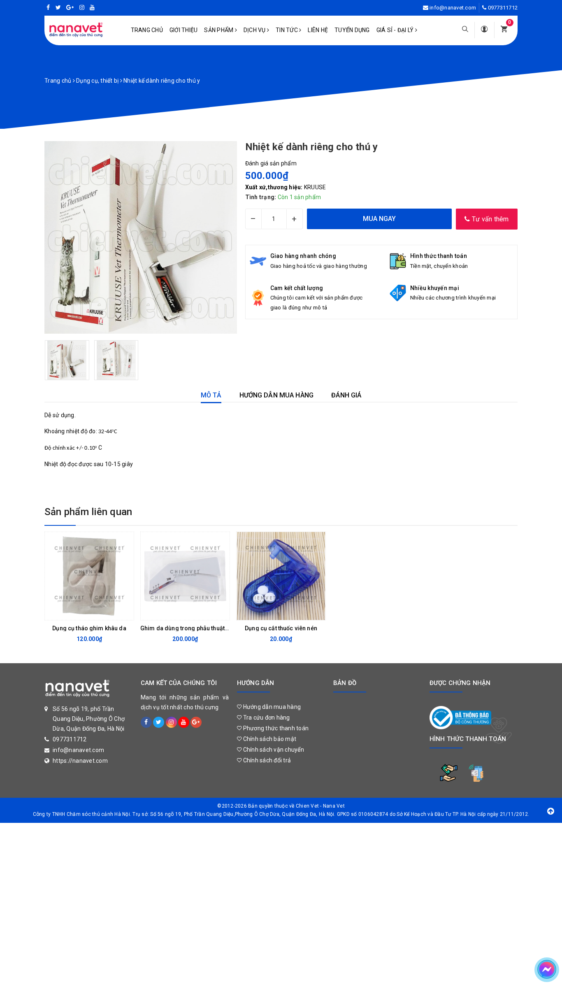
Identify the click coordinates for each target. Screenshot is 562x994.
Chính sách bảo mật (269, 739)
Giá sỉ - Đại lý (395, 30)
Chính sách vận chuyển (273, 749)
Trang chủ (147, 30)
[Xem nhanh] (125, 612)
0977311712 (503, 8)
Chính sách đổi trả (266, 760)
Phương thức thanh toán (275, 728)
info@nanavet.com (453, 8)
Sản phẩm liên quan (88, 512)
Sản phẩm (219, 30)
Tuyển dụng (352, 30)
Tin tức (287, 30)
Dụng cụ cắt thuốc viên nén (281, 628)
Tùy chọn (274, 611)
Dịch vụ (255, 30)
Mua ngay (83, 611)
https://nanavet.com (80, 760)
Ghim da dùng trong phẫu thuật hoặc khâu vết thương (212, 628)
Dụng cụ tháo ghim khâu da (89, 628)
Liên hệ (318, 30)
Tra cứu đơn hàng (266, 717)
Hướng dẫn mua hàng (271, 707)
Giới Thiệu (184, 30)
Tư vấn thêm (489, 219)
